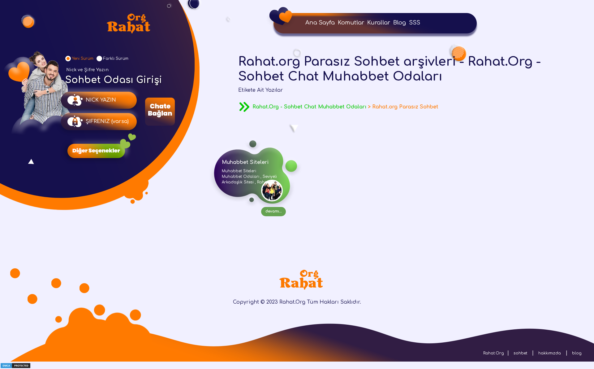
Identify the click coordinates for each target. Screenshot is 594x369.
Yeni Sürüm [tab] (82, 58)
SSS (414, 23)
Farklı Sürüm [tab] (115, 58)
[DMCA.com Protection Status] (15, 365)
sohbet (520, 353)
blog (577, 353)
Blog (399, 23)
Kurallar (378, 23)
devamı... (273, 211)
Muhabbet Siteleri (245, 162)
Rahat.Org (493, 353)
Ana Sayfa (320, 23)
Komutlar (351, 23)
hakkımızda (549, 353)
